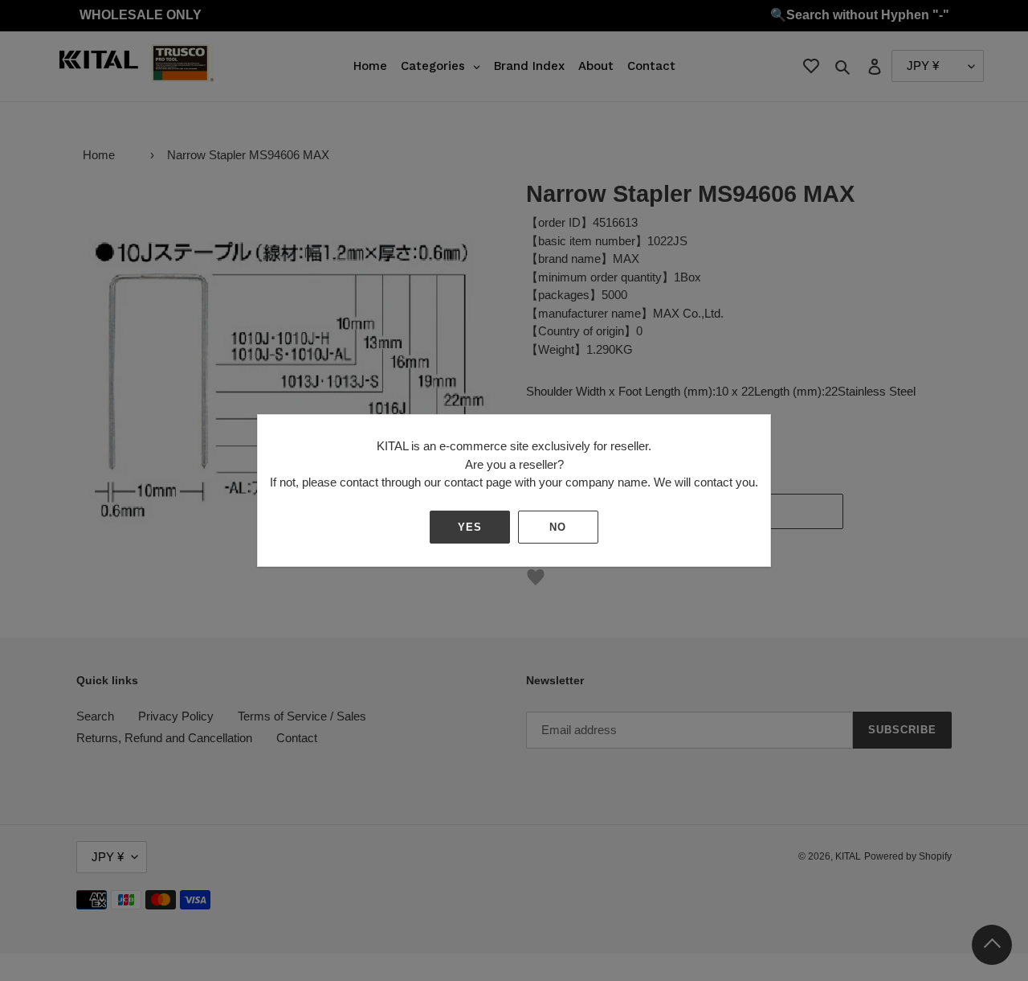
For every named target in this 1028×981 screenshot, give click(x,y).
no (557, 527)
